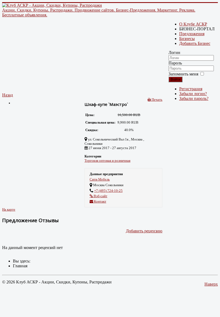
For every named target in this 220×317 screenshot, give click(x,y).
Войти (175, 79)
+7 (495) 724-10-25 (108, 191)
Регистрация (190, 89)
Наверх (211, 284)
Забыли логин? (193, 93)
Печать (156, 100)
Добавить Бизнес (194, 43)
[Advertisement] (82, 55)
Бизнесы (187, 38)
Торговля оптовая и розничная (107, 160)
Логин (174, 52)
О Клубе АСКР (193, 24)
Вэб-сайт (100, 196)
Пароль (175, 63)
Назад (7, 95)
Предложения (191, 33)
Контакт (99, 201)
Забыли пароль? (193, 98)
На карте (8, 209)
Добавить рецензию (144, 231)
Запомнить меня (183, 74)
